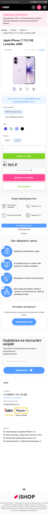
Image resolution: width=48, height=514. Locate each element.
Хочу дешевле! (24, 186)
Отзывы (24, 233)
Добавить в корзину (24, 177)
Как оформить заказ (24, 225)
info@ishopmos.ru (11, 404)
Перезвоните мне (24, 322)
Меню (5, 383)
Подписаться (22, 370)
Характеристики (24, 229)
